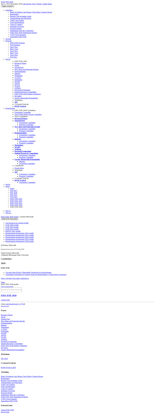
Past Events (5, 412)
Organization (10, 108)
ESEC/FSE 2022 (16, 201)
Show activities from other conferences (15, 278)
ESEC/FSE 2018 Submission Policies (23, 33)
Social (17, 65)
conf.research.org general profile (17, 223)
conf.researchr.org (11, 304)
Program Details (16, 29)
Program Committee (26, 125)
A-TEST (18, 78)
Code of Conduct (16, 24)
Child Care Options (17, 20)
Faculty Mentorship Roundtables (26, 98)
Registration (14, 14)
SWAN (17, 84)
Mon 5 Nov (14, 49)
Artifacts (18, 88)
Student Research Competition (25, 92)
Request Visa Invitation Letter (20, 16)
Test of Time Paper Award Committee (28, 114)
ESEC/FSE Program (17, 43)
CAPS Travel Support (18, 35)
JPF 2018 (4, 359)
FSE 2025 (13, 195)
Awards (8, 39)
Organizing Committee (23, 112)
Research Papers (20, 63)
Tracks (7, 59)
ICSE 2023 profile (12, 227)
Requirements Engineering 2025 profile (19, 239)
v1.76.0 (22, 304)
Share (3, 282)
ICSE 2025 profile (12, 229)
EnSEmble (18, 80)
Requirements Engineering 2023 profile (19, 235)
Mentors (22, 161)
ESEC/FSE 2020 (16, 205)
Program (8, 41)
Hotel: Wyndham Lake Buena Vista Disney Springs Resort (31, 12)
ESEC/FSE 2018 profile (9, 219)
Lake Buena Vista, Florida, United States (37, 4)
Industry (17, 74)
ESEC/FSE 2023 (16, 199)
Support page (5, 306)
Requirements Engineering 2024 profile (19, 237)
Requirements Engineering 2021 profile (19, 233)
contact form (5, 300)
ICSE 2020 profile (12, 225)
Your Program (15, 45)
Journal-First (19, 67)
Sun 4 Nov (14, 47)
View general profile (7, 286)
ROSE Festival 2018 (8, 368)
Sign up (8, 213)
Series (12, 189)
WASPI (17, 82)
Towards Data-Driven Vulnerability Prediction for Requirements (28, 272)
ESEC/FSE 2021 (16, 203)
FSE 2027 (13, 191)
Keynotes (18, 96)
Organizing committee (27, 164)
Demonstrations (20, 71)
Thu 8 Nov (14, 55)
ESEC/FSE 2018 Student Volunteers (28, 94)
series (16, 217)
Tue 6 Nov (14, 51)
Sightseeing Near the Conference (22, 31)
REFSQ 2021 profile (12, 231)
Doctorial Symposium (22, 90)
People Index (19, 168)
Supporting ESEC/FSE (18, 37)
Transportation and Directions (20, 18)
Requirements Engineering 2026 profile (19, 241)
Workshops (19, 76)
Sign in (8, 211)
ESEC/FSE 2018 (7, 217)
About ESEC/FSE (7, 410)
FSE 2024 (13, 197)
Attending (9, 10)
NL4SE (17, 86)
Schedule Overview (17, 26)
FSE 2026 (13, 193)
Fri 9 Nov (13, 57)
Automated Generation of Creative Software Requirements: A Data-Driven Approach (35, 275)
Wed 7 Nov (14, 53)
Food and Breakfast (17, 22)
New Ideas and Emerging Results (26, 69)
